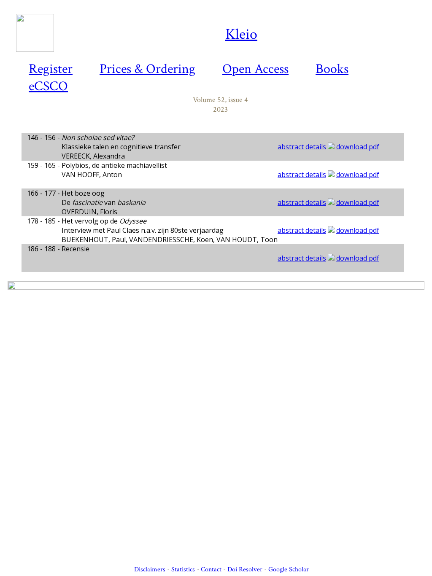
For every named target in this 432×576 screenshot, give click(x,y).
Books (332, 69)
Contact (211, 569)
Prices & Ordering (147, 69)
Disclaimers (149, 569)
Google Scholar (288, 569)
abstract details (302, 146)
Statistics (183, 569)
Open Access (255, 69)
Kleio (241, 34)
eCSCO (48, 86)
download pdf (357, 146)
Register (51, 69)
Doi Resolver (244, 569)
